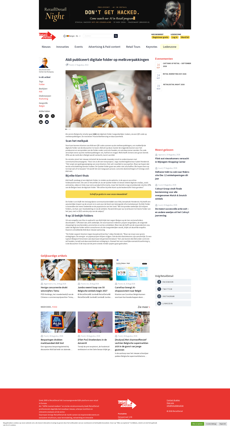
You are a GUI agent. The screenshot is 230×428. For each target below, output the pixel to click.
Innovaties (62, 47)
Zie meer (143, 307)
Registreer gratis (160, 37)
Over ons (170, 403)
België (42, 106)
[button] (149, 98)
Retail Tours (133, 47)
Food (71, 65)
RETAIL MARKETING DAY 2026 (174, 74)
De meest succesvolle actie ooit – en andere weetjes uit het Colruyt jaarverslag (172, 212)
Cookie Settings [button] (211, 424)
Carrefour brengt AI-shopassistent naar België (128, 289)
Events (79, 47)
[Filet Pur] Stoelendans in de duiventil (92, 341)
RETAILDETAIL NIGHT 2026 (173, 84)
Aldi (40, 91)
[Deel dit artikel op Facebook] (41, 116)
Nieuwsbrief (157, 34)
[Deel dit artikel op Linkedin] (41, 122)
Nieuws (46, 47)
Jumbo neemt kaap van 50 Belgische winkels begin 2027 (92, 289)
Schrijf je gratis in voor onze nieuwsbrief (108, 194)
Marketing (43, 98)
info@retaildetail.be (175, 406)
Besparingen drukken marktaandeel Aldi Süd (52, 341)
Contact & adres (173, 400)
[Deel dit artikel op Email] (47, 122)
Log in (175, 37)
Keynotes (151, 47)
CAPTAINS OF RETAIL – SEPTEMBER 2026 (177, 64)
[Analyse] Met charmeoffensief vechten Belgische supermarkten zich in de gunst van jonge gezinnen (131, 344)
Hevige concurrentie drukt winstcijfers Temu (54, 289)
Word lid (185, 37)
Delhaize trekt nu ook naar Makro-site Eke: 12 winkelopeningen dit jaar (172, 175)
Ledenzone (176, 34)
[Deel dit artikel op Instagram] (47, 116)
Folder (42, 84)
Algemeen (48, 283)
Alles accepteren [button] (197, 424)
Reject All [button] (223, 424)
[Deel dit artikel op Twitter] (53, 116)
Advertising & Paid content (104, 47)
